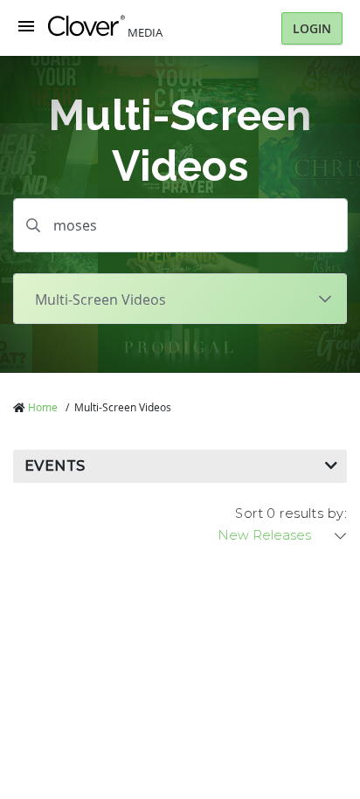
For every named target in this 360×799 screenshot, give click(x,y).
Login (312, 28)
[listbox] (283, 535)
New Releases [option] (264, 535)
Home (43, 407)
